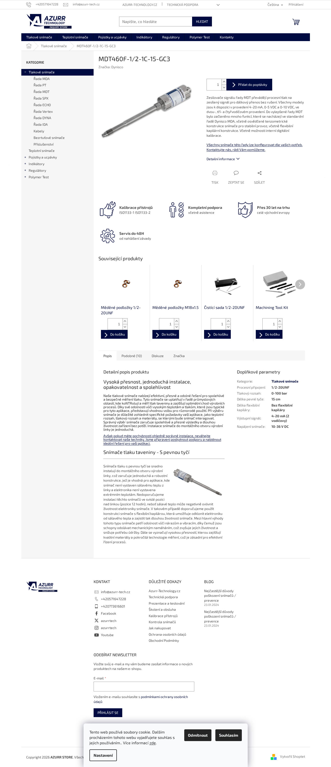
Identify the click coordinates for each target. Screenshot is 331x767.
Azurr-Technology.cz (140, 5)
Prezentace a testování (166, 603)
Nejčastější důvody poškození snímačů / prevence (220, 595)
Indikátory (36, 164)
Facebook (108, 613)
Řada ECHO (42, 105)
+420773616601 (113, 606)
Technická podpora (182, 5)
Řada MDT (41, 92)
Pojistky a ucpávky (43, 157)
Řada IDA (41, 124)
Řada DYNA (42, 118)
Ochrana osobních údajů (167, 634)
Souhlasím (228, 735)
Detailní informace (221, 159)
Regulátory (37, 170)
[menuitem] (39, 37)
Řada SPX (41, 98)
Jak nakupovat (160, 628)
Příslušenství (43, 144)
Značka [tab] (179, 356)
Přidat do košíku (249, 84)
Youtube (107, 635)
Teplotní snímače (42, 150)
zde (152, 742)
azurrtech (108, 621)
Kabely (39, 131)
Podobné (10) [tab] (132, 356)
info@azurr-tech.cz (115, 592)
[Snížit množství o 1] (223, 87)
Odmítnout (198, 735)
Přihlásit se (108, 713)
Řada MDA (42, 79)
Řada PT (40, 85)
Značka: (110, 67)
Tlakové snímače (42, 72)
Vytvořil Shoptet (292, 757)
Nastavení (103, 755)
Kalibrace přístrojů (163, 616)
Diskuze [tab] (158, 356)
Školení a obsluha (162, 609)
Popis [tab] (107, 356)
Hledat (202, 21)
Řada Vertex (43, 111)
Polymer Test (39, 177)
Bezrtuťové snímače (49, 137)
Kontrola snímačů (162, 622)
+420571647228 (113, 599)
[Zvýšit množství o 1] (223, 82)
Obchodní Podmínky (164, 640)
